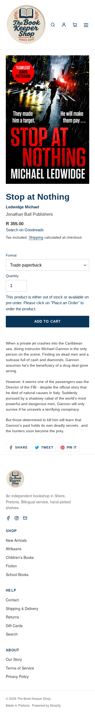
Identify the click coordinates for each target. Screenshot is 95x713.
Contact (12, 599)
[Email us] (25, 518)
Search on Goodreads (25, 230)
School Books (17, 574)
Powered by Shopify (46, 705)
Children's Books (20, 557)
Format (11, 255)
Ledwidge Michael (22, 207)
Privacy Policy (17, 676)
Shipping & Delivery (22, 608)
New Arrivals (16, 540)
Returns (12, 616)
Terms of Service (20, 668)
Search (12, 634)
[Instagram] (16, 518)
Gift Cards (14, 625)
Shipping (36, 237)
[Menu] (86, 24)
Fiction (11, 565)
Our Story (14, 659)
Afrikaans (13, 548)
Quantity (12, 276)
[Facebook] (8, 518)
